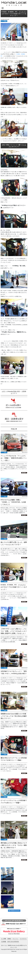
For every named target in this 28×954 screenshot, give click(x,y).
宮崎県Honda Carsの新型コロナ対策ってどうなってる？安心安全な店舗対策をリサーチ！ (14, 716)
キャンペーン (15, 938)
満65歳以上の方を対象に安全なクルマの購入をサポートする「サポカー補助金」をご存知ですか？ (14, 845)
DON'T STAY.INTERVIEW (13, 941)
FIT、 (2, 56)
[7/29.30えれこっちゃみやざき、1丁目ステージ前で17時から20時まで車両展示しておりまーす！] (7, 873)
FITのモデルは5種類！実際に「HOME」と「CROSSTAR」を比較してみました (13, 502)
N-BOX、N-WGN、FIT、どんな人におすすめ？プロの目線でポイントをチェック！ (14, 587)
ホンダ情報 (3, 938)
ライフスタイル (23, 938)
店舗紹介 (9, 938)
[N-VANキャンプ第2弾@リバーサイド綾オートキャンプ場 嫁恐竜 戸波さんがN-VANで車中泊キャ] (7, 887)
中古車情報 (3, 941)
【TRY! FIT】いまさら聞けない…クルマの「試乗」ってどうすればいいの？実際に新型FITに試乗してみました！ (14, 631)
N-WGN (23, 54)
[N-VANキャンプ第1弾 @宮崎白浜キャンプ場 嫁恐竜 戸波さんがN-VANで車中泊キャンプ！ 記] (7, 901)
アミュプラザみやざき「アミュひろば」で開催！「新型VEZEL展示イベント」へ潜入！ (14, 458)
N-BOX (18, 54)
